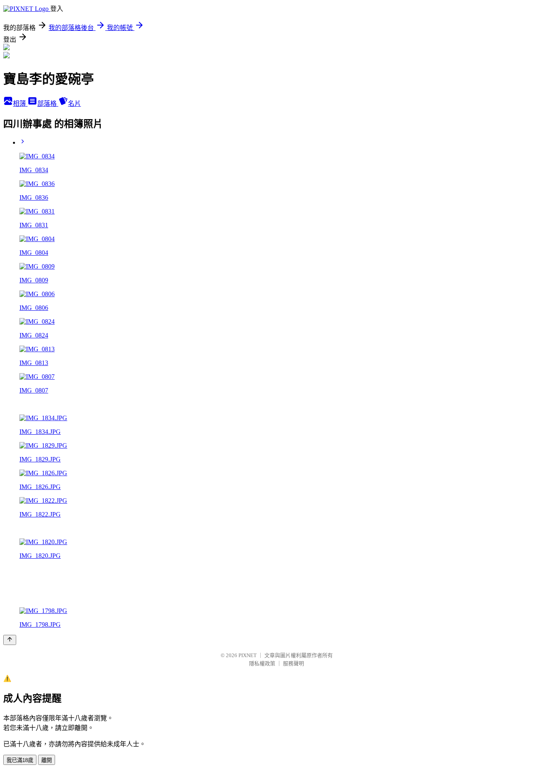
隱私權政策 (262, 663)
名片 (74, 103)
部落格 (47, 103)
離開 (46, 760)
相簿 (20, 103)
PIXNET (247, 655)
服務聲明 (293, 663)
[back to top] (9, 640)
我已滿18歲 (19, 760)
